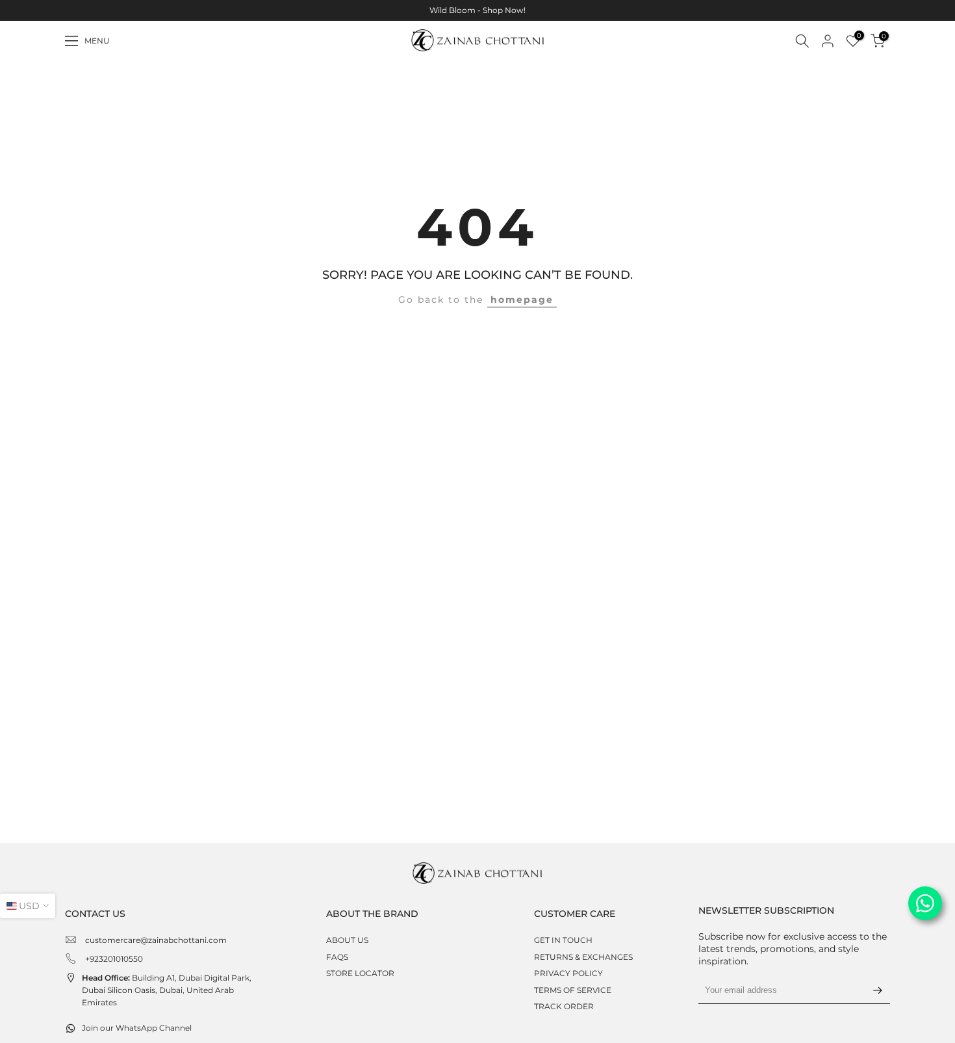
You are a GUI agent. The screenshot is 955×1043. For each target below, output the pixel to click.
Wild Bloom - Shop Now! (477, 10)
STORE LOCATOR (360, 973)
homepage (522, 299)
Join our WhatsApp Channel (137, 1028)
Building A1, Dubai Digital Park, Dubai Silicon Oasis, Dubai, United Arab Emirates (166, 990)
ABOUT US (347, 940)
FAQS (337, 957)
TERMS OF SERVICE (572, 990)
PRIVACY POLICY (568, 973)
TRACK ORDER (564, 1006)
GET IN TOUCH (563, 940)
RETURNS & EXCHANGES (583, 957)
